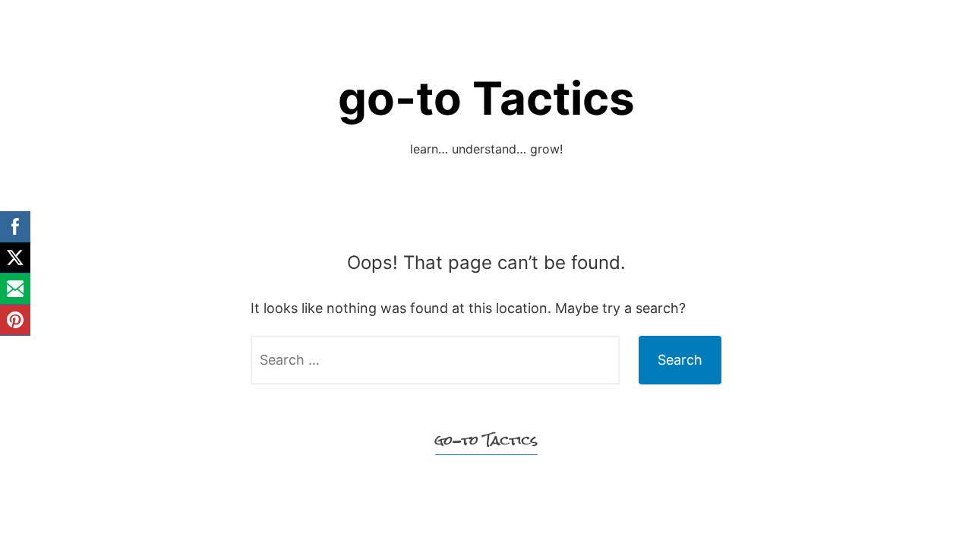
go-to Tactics (486, 98)
